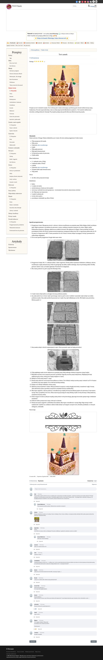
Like (34, 501)
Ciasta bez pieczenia (14, 116)
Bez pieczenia (27, 45)
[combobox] (79, 6)
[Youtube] (85, 1)
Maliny (92, 43)
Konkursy (11, 244)
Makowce (12, 110)
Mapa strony (37, 651)
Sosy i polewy (12, 190)
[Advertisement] (51, 20)
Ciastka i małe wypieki (14, 122)
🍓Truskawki (39, 43)
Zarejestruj (90, 481)
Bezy (11, 139)
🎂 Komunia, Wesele (55, 43)
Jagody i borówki (10, 45)
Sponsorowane (12, 247)
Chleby (11, 156)
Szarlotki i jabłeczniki (15, 119)
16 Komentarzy (35, 58)
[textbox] (65, 489)
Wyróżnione (11, 250)
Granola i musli (13, 182)
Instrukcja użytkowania (11, 653)
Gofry (11, 173)
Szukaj (10, 55)
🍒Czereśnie (46, 43)
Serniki (11, 108)
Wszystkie (14, 90)
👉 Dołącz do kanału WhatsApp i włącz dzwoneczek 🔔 (51, 38)
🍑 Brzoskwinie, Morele (29, 43)
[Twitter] (79, 1)
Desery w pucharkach (15, 170)
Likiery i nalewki (14, 210)
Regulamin (41, 481)
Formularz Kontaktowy (11, 651)
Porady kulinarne (13, 219)
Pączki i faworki (13, 130)
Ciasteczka (11, 133)
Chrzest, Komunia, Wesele (16, 73)
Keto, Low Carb (19, 45)
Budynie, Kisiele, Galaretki (16, 176)
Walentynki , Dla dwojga (15, 76)
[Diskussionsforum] (93, 2)
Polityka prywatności (29, 651)
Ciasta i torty (12, 88)
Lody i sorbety (13, 179)
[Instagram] (88, 1)
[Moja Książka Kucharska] (96, 2)
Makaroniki (12, 145)
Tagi (11, 58)
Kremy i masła (12, 216)
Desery (10, 165)
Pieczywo (10, 151)
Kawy (11, 202)
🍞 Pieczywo (64, 43)
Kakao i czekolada (14, 205)
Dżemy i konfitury (13, 213)
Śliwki (82, 43)
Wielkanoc (12, 82)
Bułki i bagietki (13, 159)
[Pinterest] (82, 1)
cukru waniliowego (42, 145)
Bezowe (11, 96)
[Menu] (95, 6)
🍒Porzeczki (19, 43)
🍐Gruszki (77, 43)
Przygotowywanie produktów (17, 224)
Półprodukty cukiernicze (15, 193)
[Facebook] (76, 1)
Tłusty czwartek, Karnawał (16, 85)
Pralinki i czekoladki (14, 148)
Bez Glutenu (71, 43)
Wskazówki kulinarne (15, 227)
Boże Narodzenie (14, 79)
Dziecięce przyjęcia (14, 70)
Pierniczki (12, 142)
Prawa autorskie (20, 651)
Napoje (10, 196)
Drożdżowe (12, 105)
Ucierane (12, 113)
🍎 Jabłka (87, 43)
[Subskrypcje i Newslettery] (90, 2)
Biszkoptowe (13, 99)
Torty (11, 93)
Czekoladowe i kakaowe (15, 102)
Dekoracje (11, 185)
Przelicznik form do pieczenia (17, 230)
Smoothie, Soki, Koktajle (15, 207)
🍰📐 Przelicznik (11, 43)
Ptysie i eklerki (13, 128)
